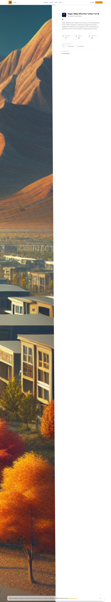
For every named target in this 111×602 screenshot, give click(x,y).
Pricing (51, 2)
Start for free (98, 2)
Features (46, 2)
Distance (67, 35)
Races (56, 2)
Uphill (79, 35)
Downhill (93, 35)
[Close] (101, 598)
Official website (66, 53)
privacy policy (73, 598)
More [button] (60, 2)
